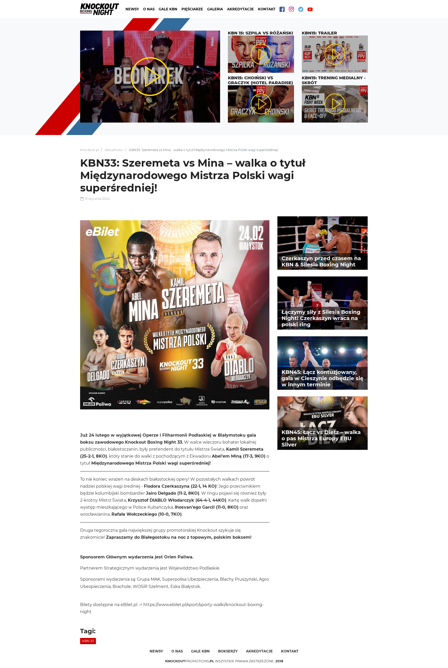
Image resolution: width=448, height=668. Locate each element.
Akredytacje (240, 9)
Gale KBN (168, 9)
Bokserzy (228, 651)
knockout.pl (89, 150)
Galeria (215, 9)
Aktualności (114, 150)
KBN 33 (88, 641)
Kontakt (266, 9)
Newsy (132, 9)
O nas (149, 9)
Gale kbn (200, 651)
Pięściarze (192, 9)
